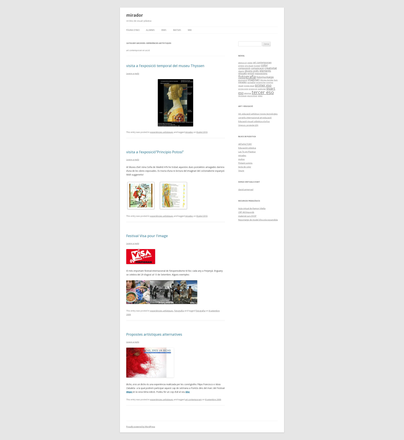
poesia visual (249, 86)
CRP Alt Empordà (246, 212)
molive (241, 159)
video (260, 96)
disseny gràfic (252, 70)
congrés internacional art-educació (255, 117)
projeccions (243, 89)
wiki (190, 30)
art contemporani (193, 399)
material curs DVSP (247, 216)
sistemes (247, 93)
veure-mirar (252, 96)
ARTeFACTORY (245, 144)
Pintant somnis (245, 163)
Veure (241, 170)
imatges (177, 30)
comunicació (257, 68)
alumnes (150, 30)
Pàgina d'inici (133, 30)
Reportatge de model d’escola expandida (258, 219)
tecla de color (244, 166)
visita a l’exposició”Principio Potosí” (155, 151)
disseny (241, 71)
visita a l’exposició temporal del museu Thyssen (165, 65)
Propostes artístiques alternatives (154, 334)
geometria (242, 80)
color (264, 65)
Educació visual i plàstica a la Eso (254, 121)
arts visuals (249, 66)
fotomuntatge (265, 77)
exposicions (261, 73)
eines (163, 30)
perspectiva (261, 82)
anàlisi (249, 63)
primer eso (263, 85)
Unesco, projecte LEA (248, 125)
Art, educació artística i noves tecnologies (258, 113)
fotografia (179, 310)
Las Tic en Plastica (246, 151)
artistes (241, 66)
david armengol (245, 189)
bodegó (257, 66)
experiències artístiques (161, 132)
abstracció (242, 63)
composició (244, 68)
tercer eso (263, 92)
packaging (251, 82)
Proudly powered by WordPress (140, 426)
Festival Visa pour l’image (147, 235)
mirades (189, 132)
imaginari (254, 80)
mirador (134, 15)
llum (276, 80)
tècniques (242, 96)
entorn (250, 73)
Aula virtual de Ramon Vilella (251, 208)
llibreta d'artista (266, 80)
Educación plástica (247, 147)
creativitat (270, 68)
